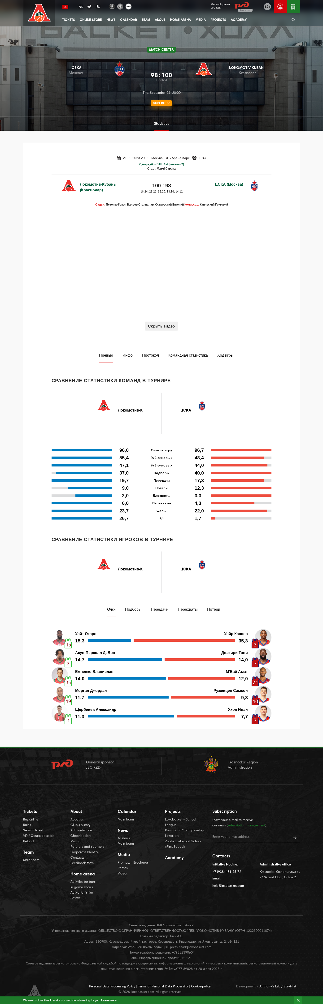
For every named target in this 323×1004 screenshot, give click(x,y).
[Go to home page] (39, 13)
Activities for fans (83, 882)
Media (201, 20)
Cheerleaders (80, 836)
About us (77, 819)
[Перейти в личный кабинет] (280, 6)
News (111, 20)
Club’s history (80, 825)
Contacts (77, 858)
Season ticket (33, 830)
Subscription (224, 812)
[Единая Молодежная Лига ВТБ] (120, 6)
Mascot (75, 841)
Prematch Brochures (133, 863)
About (160, 20)
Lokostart (172, 836)
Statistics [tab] (161, 124)
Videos (123, 873)
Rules (27, 825)
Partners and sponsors (87, 847)
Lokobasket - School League (180, 822)
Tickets (68, 20)
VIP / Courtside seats (38, 836)
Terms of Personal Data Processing (163, 986)
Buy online (30, 819)
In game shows (81, 887)
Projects (218, 20)
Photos (123, 868)
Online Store (91, 20)
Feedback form (82, 863)
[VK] (81, 7)
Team (146, 20)
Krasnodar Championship (184, 830)
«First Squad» (175, 847)
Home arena (180, 20)
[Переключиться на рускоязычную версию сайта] (65, 6)
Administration (81, 830)
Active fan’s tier (81, 893)
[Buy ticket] (293, 6)
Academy (239, 20)
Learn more (109, 1000)
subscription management (246, 825)
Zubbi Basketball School (183, 841)
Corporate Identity (84, 852)
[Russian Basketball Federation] (128, 6)
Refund (28, 841)
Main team (31, 860)
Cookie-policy (201, 986)
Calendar (128, 20)
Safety (75, 898)
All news (124, 838)
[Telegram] (89, 7)
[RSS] (98, 7)
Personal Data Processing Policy (112, 986)
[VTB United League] (112, 6)
